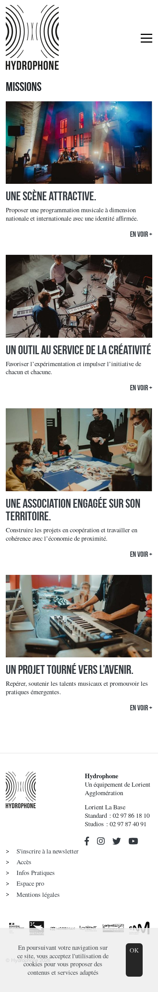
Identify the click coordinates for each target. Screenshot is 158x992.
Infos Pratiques (35, 872)
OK (134, 950)
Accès (23, 861)
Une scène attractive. (51, 196)
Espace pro (30, 883)
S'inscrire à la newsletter (47, 851)
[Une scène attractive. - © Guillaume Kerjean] (79, 144)
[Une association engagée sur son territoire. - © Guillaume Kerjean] (79, 451)
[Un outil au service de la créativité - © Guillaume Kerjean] (79, 298)
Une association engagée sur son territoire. (73, 510)
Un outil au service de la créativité (78, 350)
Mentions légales (38, 894)
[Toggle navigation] (146, 37)
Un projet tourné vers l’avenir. (69, 670)
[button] (87, 841)
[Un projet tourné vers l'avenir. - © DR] (79, 618)
